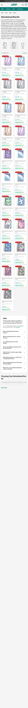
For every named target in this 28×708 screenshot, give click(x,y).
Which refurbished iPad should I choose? (11, 332)
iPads (10, 12)
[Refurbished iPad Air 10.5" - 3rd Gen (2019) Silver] (7, 177)
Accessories (20, 9)
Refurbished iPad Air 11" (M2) (7, 69)
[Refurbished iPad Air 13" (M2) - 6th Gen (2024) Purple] (20, 131)
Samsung (8, 9)
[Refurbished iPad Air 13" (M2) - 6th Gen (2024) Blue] (20, 61)
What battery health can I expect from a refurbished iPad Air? (12, 358)
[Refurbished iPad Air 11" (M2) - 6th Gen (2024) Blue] (7, 108)
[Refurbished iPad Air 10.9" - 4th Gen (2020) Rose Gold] (20, 224)
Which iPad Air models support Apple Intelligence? (12, 352)
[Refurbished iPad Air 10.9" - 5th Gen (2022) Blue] (7, 247)
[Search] (23, 4)
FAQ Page (17, 327)
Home (2, 12)
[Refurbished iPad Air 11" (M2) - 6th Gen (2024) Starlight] (20, 108)
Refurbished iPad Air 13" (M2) (20, 69)
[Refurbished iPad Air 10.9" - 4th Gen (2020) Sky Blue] (20, 201)
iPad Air (14, 12)
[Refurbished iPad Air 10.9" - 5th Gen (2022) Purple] (7, 154)
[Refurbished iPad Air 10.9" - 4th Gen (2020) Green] (7, 201)
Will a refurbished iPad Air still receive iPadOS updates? (12, 363)
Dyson (13, 9)
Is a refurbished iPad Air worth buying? (10, 342)
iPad (23, 37)
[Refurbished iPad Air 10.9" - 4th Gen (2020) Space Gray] (20, 247)
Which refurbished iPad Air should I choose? (11, 337)
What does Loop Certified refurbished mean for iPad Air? (12, 368)
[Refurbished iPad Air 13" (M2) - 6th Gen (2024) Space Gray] (7, 84)
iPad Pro (3, 38)
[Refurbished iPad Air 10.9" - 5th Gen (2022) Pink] (7, 271)
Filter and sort (6, 52)
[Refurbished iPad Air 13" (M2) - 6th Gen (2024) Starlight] (7, 131)
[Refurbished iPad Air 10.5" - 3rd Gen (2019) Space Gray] (20, 177)
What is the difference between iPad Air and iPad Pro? (12, 347)
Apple (2, 9)
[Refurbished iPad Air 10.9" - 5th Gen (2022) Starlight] (20, 271)
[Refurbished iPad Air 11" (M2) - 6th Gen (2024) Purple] (7, 61)
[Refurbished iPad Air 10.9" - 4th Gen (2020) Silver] (7, 224)
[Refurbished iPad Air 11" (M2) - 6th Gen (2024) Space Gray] (20, 84)
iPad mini (9, 38)
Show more (4, 387)
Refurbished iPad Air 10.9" (7, 162)
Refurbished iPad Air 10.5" (20, 162)
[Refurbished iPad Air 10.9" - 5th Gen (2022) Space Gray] (7, 294)
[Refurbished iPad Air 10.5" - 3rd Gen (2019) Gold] (20, 154)
